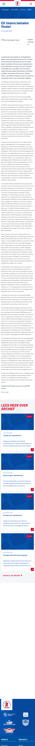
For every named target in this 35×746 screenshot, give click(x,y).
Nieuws (23, 9)
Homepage (5, 9)
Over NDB (14, 9)
